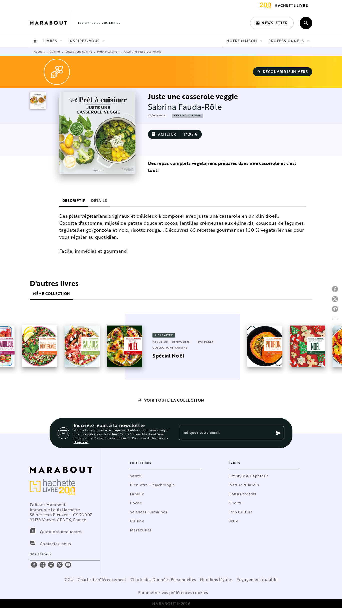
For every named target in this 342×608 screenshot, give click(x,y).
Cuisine (55, 51)
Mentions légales (216, 579)
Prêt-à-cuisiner (108, 51)
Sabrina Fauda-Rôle (185, 107)
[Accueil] (51, 23)
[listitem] (34, 564)
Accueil (39, 51)
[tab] (35, 41)
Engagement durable (257, 579)
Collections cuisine (78, 51)
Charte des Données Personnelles (163, 579)
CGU (69, 579)
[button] (272, 23)
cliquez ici (81, 442)
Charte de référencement (102, 579)
